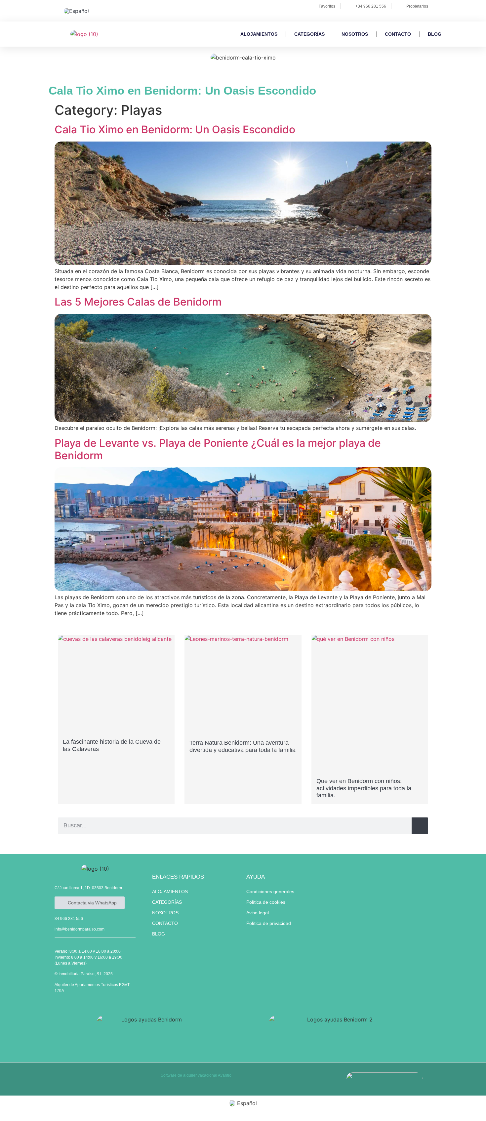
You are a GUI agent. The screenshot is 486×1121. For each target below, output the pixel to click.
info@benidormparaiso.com (79, 929)
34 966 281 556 (69, 918)
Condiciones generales (270, 891)
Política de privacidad (268, 923)
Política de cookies (265, 902)
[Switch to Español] (76, 11)
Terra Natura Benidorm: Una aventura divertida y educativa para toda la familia (242, 746)
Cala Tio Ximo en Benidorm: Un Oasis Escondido (175, 129)
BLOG (434, 34)
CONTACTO (398, 34)
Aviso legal (257, 912)
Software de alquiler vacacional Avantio (196, 1075)
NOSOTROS (355, 34)
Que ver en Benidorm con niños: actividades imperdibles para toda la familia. (363, 788)
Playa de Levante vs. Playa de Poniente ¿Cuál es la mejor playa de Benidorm (218, 449)
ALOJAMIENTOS (258, 34)
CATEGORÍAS (309, 34)
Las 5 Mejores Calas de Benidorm (138, 301)
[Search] (420, 825)
